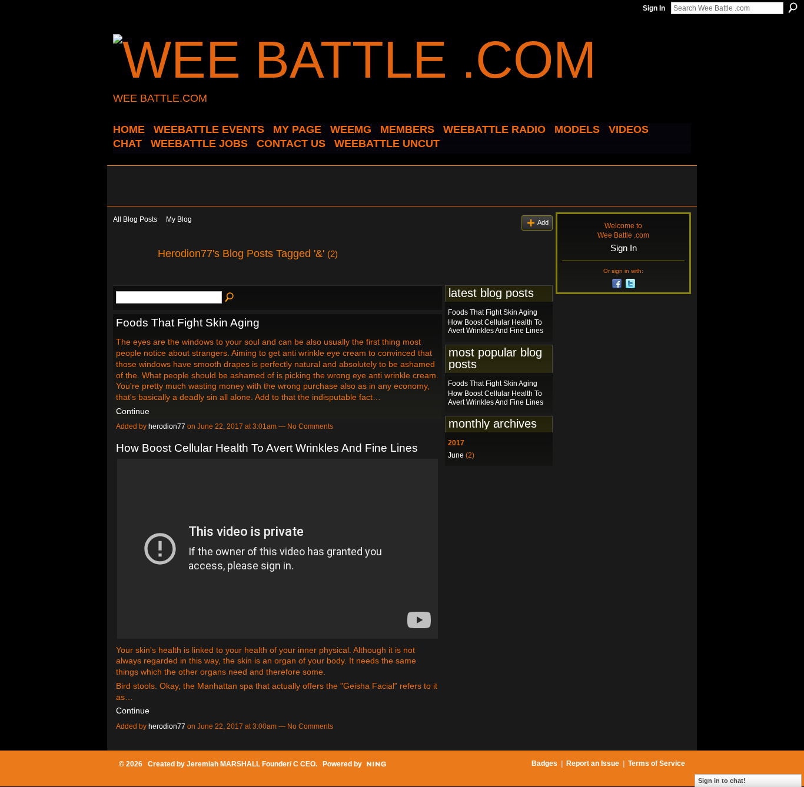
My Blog (179, 219)
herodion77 (166, 426)
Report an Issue (592, 763)
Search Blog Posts (230, 297)
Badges (544, 763)
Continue (132, 411)
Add (543, 222)
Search (793, 7)
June (456, 455)
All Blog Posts (135, 219)
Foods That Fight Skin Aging (188, 322)
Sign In (654, 8)
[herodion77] (132, 280)
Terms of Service (656, 763)
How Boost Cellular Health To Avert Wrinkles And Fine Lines (267, 448)
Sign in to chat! (722, 780)
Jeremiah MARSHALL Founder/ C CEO (251, 764)
